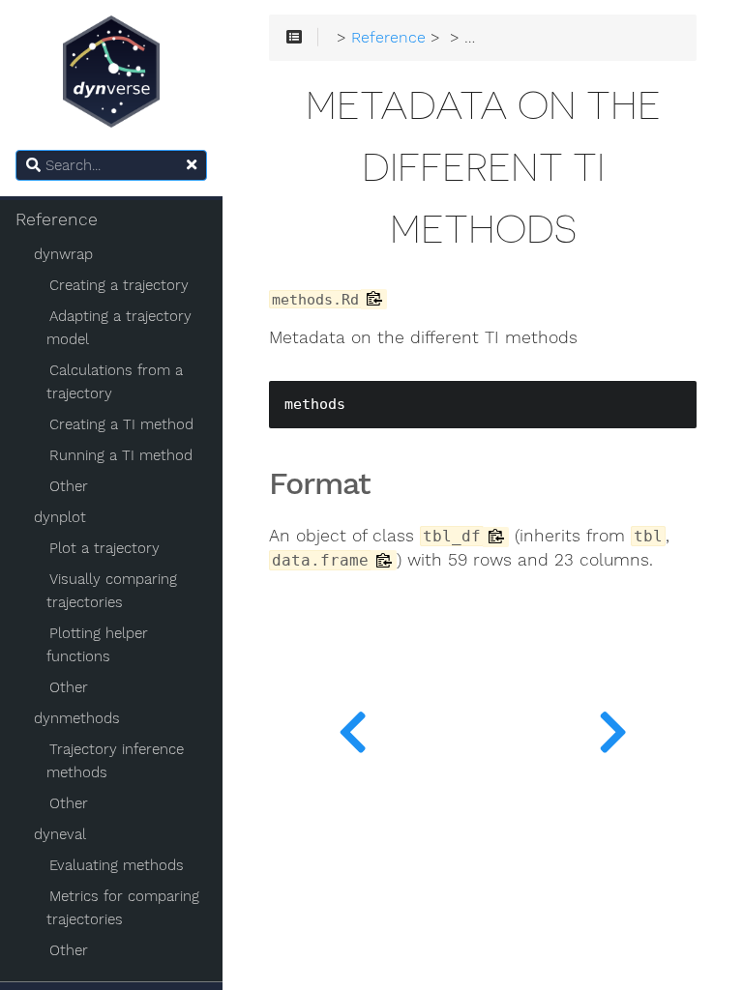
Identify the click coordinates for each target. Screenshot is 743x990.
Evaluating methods (116, 865)
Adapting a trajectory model (119, 327)
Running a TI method (121, 455)
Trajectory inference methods (115, 761)
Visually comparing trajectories (111, 590)
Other (68, 486)
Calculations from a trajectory (114, 382)
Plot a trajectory (104, 548)
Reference (56, 219)
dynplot (60, 517)
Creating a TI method (121, 424)
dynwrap (63, 254)
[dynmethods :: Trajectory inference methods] (353, 727)
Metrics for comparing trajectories (122, 908)
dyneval (60, 834)
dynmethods (77, 718)
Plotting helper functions (97, 645)
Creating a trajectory (119, 285)
